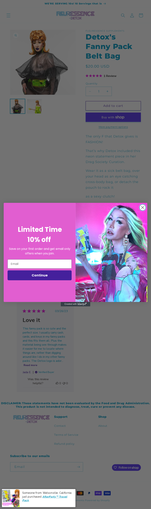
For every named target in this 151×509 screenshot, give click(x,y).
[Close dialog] (142, 207)
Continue (40, 275)
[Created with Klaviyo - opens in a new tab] (75, 304)
